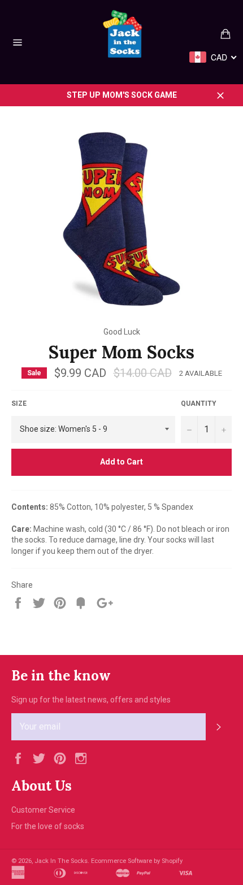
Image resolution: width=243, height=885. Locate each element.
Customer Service (43, 809)
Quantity (198, 403)
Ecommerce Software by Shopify (137, 861)
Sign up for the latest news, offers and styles (91, 699)
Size (19, 403)
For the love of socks (47, 826)
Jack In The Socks (61, 861)
